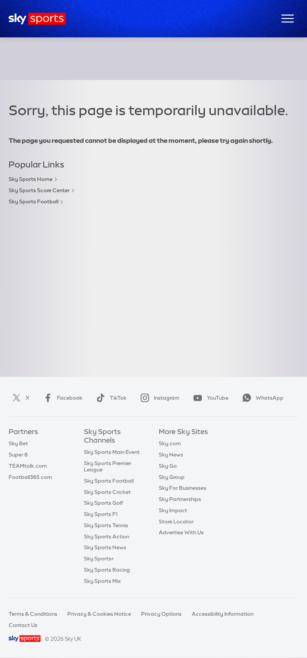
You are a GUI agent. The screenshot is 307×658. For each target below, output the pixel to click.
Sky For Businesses (182, 488)
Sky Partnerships (180, 499)
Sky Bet (18, 443)
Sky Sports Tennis (106, 525)
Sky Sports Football (33, 201)
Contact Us (23, 625)
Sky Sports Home (30, 179)
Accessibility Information (222, 614)
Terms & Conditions (33, 614)
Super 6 (18, 454)
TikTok (118, 397)
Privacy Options (161, 614)
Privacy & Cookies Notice (99, 614)
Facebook (69, 397)
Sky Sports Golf (103, 502)
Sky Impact (173, 510)
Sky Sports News (105, 547)
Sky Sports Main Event (112, 452)
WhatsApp (269, 397)
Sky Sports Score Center (39, 190)
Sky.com (170, 443)
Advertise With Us (181, 532)
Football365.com (30, 477)
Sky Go (168, 465)
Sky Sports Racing (107, 569)
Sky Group (172, 477)
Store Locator (176, 521)
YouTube (217, 397)
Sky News (171, 454)
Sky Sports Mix (102, 581)
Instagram (166, 397)
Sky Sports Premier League (107, 466)
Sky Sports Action (106, 536)
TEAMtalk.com (28, 465)
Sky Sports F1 (101, 514)
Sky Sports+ (99, 558)
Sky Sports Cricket (107, 492)
